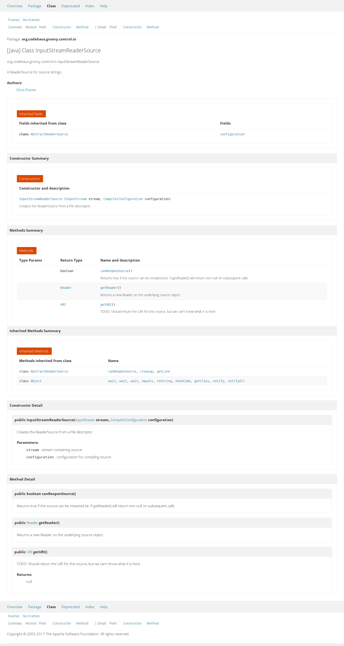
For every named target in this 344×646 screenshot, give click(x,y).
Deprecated (70, 6)
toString (164, 381)
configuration (232, 134)
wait (112, 381)
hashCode (183, 381)
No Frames (31, 20)
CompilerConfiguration (123, 199)
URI (63, 304)
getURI (106, 304)
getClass (201, 381)
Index (89, 6)
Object (36, 381)
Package (34, 6)
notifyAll (236, 381)
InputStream (76, 199)
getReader (108, 288)
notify (218, 381)
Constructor (62, 27)
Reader (66, 288)
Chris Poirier (26, 89)
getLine (163, 371)
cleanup (146, 371)
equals (147, 381)
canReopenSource (114, 271)
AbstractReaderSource (49, 134)
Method (82, 27)
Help (103, 6)
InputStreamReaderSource (40, 199)
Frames (14, 20)
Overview (14, 6)
